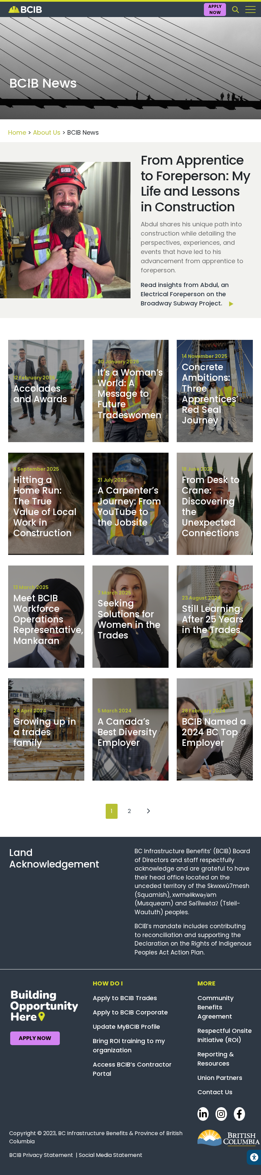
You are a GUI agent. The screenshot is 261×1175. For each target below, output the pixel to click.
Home (17, 132)
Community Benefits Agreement (215, 1007)
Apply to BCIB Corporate (130, 1012)
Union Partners (219, 1077)
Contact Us (214, 1092)
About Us (46, 132)
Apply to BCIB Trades (125, 998)
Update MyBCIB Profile (126, 1026)
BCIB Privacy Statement (41, 1155)
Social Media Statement (110, 1155)
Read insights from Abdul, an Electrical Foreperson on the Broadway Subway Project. (185, 294)
